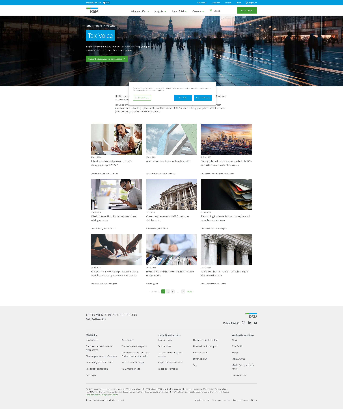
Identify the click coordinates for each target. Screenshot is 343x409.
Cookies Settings (141, 98)
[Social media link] (251, 315)
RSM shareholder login (133, 362)
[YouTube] (255, 323)
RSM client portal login (97, 368)
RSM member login (131, 368)
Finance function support (205, 346)
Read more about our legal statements (102, 394)
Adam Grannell (112, 173)
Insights (159, 11)
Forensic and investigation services (170, 354)
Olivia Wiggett (152, 283)
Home (88, 26)
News (238, 2)
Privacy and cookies (221, 400)
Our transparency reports (134, 346)
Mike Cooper (229, 173)
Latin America (238, 358)
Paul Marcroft (151, 228)
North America (239, 375)
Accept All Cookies (203, 98)
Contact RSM (246, 10)
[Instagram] (243, 323)
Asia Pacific (237, 346)
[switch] (106, 2)
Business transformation (205, 339)
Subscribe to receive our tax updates (105, 58)
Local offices (92, 339)
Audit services (164, 339)
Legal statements (202, 400)
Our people (201, 2)
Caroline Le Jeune (153, 173)
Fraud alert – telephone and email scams (99, 348)
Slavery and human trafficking (244, 400)
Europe (235, 352)
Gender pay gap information (99, 362)
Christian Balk (207, 228)
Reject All (182, 98)
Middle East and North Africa (243, 367)
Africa (235, 339)
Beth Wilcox (163, 228)
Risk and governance (167, 368)
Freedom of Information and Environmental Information (135, 354)
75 (183, 291)
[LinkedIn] (249, 323)
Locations (216, 2)
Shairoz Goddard (168, 173)
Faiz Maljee (205, 173)
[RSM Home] (92, 10)
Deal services (164, 346)
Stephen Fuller (217, 173)
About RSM (178, 11)
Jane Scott (111, 228)
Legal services (200, 352)
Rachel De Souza (98, 173)
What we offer (138, 11)
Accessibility (128, 339)
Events (228, 2)
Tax (195, 365)
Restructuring (200, 358)
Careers (196, 11)
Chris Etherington (98, 228)
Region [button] (251, 2)
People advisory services (170, 362)
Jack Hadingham (220, 228)
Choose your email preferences (101, 356)
